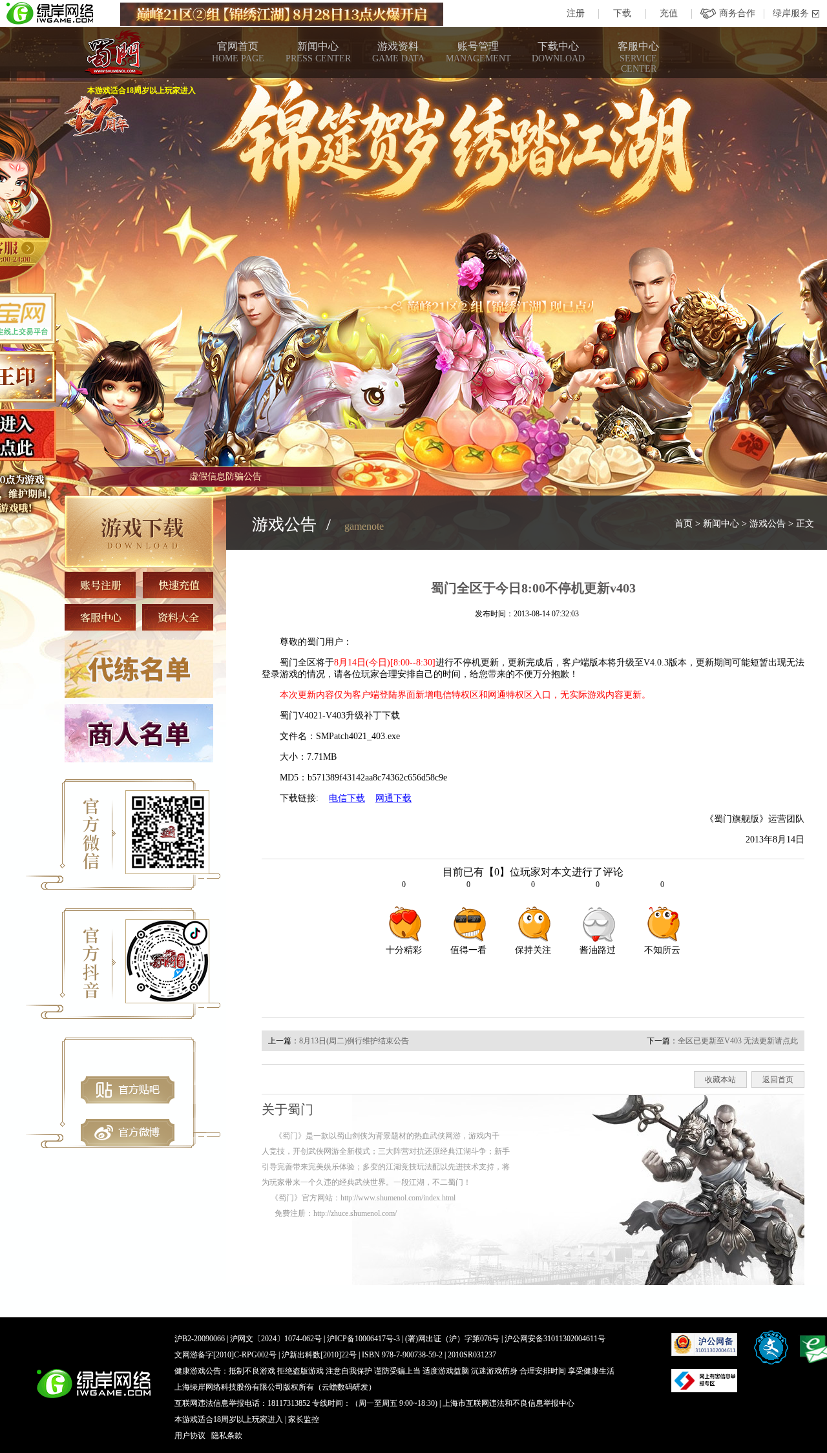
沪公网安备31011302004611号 (555, 1338)
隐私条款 (226, 1435)
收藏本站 (720, 1079)
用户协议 (189, 1435)
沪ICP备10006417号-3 (363, 1338)
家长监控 (303, 1419)
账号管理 (478, 52)
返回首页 (777, 1079)
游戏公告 (767, 523)
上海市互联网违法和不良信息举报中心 (508, 1403)
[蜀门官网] (114, 53)
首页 (684, 523)
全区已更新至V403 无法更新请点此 (738, 1040)
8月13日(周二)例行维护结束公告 (354, 1040)
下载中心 (558, 52)
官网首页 (238, 52)
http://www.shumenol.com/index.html (397, 1197)
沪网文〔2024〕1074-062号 (276, 1338)
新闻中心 (318, 52)
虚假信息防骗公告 (225, 476)
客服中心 (638, 57)
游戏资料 (398, 52)
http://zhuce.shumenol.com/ (355, 1213)
